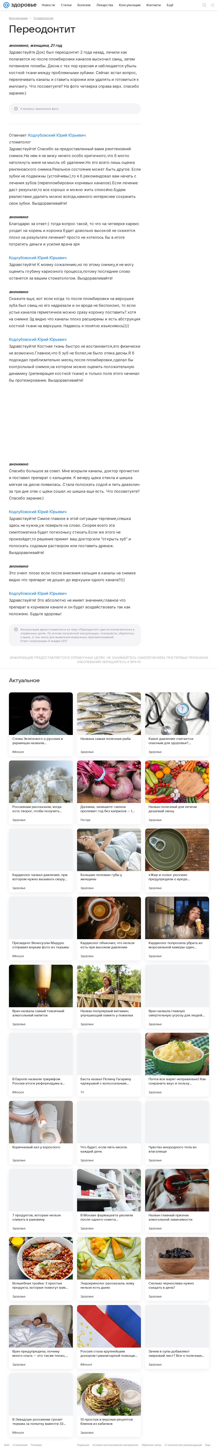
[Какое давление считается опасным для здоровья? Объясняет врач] (177, 724)
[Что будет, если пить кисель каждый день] (109, 1133)
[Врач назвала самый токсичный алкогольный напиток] (41, 997)
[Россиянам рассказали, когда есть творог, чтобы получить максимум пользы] (41, 792)
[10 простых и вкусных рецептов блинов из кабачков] (109, 1405)
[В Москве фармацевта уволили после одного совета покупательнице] (109, 1201)
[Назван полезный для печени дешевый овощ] (177, 792)
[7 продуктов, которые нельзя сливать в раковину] (41, 1201)
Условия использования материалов (115, 1445)
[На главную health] (23, 5)
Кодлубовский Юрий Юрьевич (57, 135)
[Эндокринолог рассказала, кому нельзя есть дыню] (109, 1269)
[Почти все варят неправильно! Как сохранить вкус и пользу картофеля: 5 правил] (177, 1065)
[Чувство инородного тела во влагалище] (177, 1133)
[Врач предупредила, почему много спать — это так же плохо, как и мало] (41, 1337)
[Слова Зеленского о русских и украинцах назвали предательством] (41, 724)
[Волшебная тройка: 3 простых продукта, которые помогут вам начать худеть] (41, 1269)
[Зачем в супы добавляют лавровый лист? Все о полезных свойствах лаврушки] (177, 1337)
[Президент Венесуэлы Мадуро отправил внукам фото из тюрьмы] (41, 928)
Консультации (18, 18)
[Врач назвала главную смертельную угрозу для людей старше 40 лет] (177, 997)
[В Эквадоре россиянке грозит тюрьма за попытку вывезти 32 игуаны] (41, 1405)
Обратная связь (151, 1445)
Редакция (83, 1445)
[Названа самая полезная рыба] (109, 724)
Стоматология (43, 18)
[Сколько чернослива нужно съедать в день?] (177, 1269)
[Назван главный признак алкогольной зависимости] (177, 1201)
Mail (6, 1445)
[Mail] (6, 5)
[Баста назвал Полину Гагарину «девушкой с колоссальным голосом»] (109, 1065)
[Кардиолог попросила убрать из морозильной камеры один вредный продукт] (177, 928)
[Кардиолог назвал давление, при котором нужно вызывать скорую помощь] (41, 860)
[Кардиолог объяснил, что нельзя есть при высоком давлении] (109, 928)
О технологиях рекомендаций (183, 1445)
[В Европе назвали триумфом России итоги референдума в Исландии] (41, 1065)
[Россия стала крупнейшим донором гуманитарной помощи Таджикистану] (109, 1337)
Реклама (36, 1445)
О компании (20, 1445)
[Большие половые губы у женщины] (109, 860)
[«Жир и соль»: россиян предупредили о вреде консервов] (177, 860)
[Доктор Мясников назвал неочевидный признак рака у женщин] (177, 1405)
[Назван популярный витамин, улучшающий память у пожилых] (109, 997)
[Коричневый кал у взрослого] (41, 1133)
